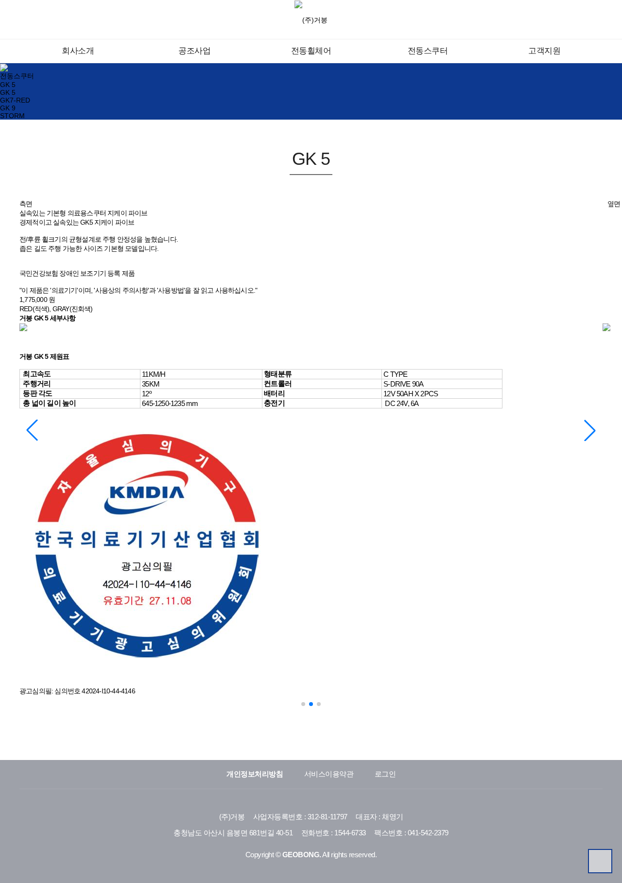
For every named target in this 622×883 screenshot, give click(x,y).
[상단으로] (600, 861)
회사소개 (78, 50)
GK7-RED (15, 100)
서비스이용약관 (329, 774)
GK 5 (8, 84)
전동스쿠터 (428, 50)
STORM (12, 116)
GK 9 (8, 108)
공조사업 (194, 50)
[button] (590, 430)
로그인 (385, 774)
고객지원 (544, 50)
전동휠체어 (311, 50)
